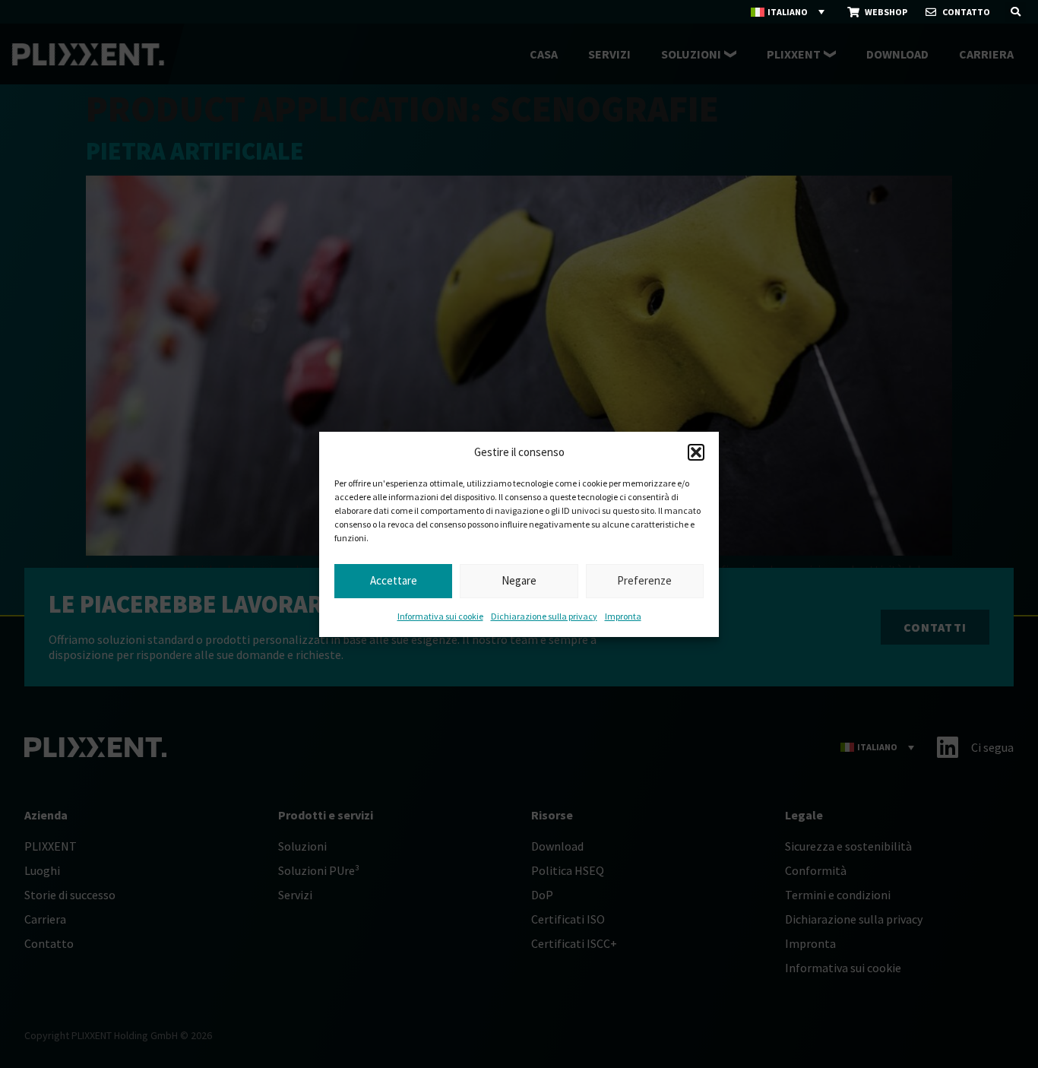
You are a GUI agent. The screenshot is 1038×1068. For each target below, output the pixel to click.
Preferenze (644, 580)
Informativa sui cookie (440, 616)
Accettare (393, 580)
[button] (696, 452)
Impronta (623, 616)
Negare (519, 580)
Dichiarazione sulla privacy (544, 616)
